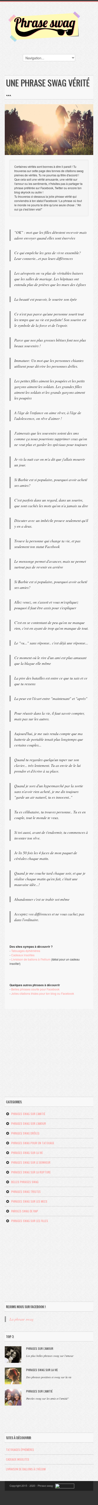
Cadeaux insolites (22, 955)
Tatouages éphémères (25, 951)
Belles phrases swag (25, 1182)
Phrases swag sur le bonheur (30, 1162)
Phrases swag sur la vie (27, 1153)
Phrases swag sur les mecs (29, 1201)
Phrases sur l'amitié (39, 1391)
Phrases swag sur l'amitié (28, 1114)
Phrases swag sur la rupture (31, 1172)
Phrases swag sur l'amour (28, 1123)
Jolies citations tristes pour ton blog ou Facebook (42, 993)
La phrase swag (22, 1319)
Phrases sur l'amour (39, 1348)
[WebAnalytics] (64, 1485)
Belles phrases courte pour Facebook (35, 989)
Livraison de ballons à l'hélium (30, 959)
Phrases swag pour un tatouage (32, 1143)
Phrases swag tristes (26, 1192)
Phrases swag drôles (25, 1133)
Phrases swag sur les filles (29, 1221)
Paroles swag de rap (24, 1211)
